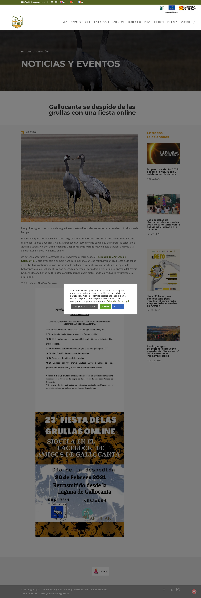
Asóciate (185, 22)
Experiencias (101, 22)
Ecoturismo (134, 22)
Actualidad (118, 22)
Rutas (147, 22)
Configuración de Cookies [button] (84, 306)
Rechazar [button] (118, 306)
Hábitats (159, 22)
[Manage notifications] (194, 591)
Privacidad (112, 301)
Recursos (172, 22)
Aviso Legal (123, 301)
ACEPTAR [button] (105, 306)
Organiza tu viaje (80, 22)
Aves (65, 22)
